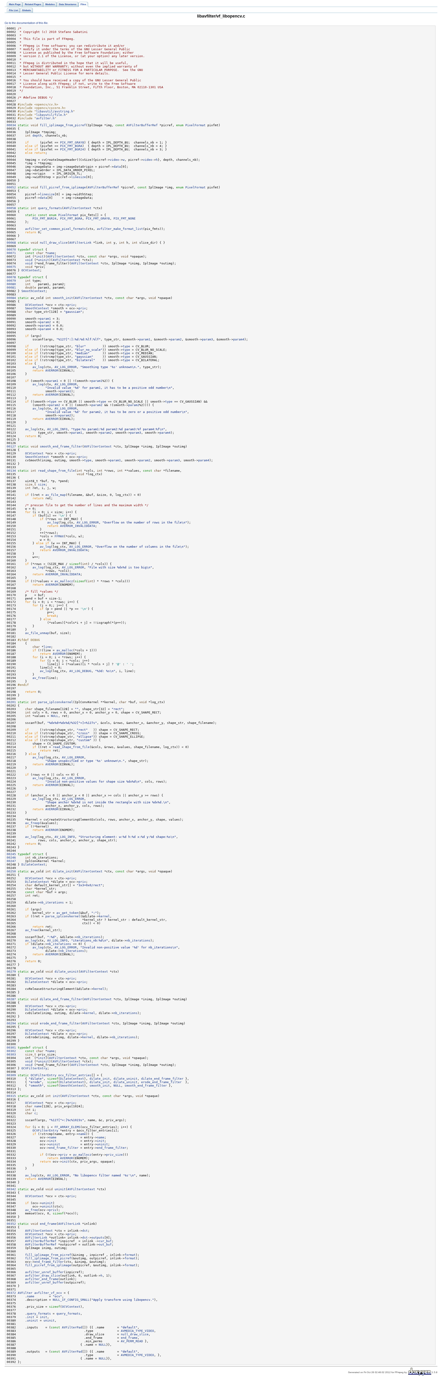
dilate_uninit (67, 971)
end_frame (48, 1223)
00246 (11, 857)
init (40, 256)
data (117, 166)
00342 (11, 1189)
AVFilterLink (80, 242)
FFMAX (59, 536)
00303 (11, 1054)
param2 (45, 322)
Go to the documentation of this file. (26, 23)
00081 (11, 287)
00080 (11, 284)
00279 (11, 971)
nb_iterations (52, 902)
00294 (11, 1023)
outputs (97, 1237)
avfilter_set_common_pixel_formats (55, 229)
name (51, 253)
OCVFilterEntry (34, 1068)
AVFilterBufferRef (142, 125)
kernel (104, 916)
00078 (11, 277)
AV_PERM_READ (132, 1341)
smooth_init (63, 298)
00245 (11, 854)
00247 (11, 861)
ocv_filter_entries (74, 1075)
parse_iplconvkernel (55, 702)
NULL (54, 716)
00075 (11, 267)
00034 (11, 125)
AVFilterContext (77, 208)
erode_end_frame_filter (60, 1023)
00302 (11, 1051)
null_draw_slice (53, 242)
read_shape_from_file (56, 470)
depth (37, 135)
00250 (11, 871)
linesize (78, 177)
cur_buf (105, 1241)
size (41, 484)
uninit (43, 260)
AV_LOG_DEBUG (80, 671)
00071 (11, 253)
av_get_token (67, 913)
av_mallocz (64, 581)
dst (85, 1230)
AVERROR (51, 370)
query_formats (50, 208)
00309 (11, 1075)
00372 (11, 1293)
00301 (11, 1047)
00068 (11, 242)
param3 (45, 325)
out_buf (105, 1244)
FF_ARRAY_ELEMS (67, 1127)
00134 (11, 470)
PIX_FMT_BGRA (71, 146)
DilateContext (33, 864)
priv (71, 305)
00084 (11, 298)
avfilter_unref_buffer (44, 1272)
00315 (11, 1096)
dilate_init (63, 871)
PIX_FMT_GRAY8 (72, 142)
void (28, 260)
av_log (38, 367)
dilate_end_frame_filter (61, 999)
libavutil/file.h (51, 115)
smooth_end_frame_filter (61, 446)
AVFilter (25, 1293)
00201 (11, 702)
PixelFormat (195, 125)
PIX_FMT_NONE (124, 218)
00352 (11, 1223)
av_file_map (55, 495)
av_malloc (64, 650)
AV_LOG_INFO (57, 429)
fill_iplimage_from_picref (63, 125)
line (47, 647)
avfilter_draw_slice (42, 1275)
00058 (11, 208)
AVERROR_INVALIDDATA (77, 526)
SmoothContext (33, 291)
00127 (11, 446)
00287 (11, 999)
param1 (45, 318)
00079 (11, 280)
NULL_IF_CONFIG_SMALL (71, 1299)
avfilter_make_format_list (120, 229)
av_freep (32, 823)
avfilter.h (45, 118)
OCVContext (30, 270)
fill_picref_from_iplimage (63, 187)
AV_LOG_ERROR (66, 367)
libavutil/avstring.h (54, 111)
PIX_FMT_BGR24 (72, 149)
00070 (11, 249)
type (126, 346)
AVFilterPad (72, 1327)
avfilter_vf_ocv (48, 1293)
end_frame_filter (64, 1147)
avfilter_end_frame (41, 1279)
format (130, 1255)
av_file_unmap (37, 633)
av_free (38, 678)
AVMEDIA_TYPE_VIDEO (137, 1331)
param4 (45, 329)
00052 (11, 187)
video (114, 159)
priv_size (114, 1154)
